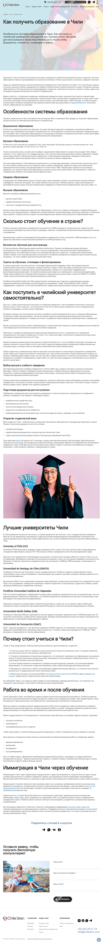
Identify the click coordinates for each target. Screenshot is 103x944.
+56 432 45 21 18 (87, 929)
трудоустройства (78, 103)
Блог (11, 14)
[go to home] (11, 5)
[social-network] (89, 2)
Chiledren (5, 14)
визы (18, 440)
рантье (88, 786)
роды (22, 797)
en (97, 3)
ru (97, 1)
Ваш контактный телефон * (65, 873)
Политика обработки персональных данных (39, 939)
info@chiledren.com (89, 932)
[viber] (93, 2)
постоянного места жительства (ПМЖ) (61, 674)
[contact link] (79, 920)
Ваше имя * (58, 862)
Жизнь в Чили (18, 14)
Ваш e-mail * (59, 884)
